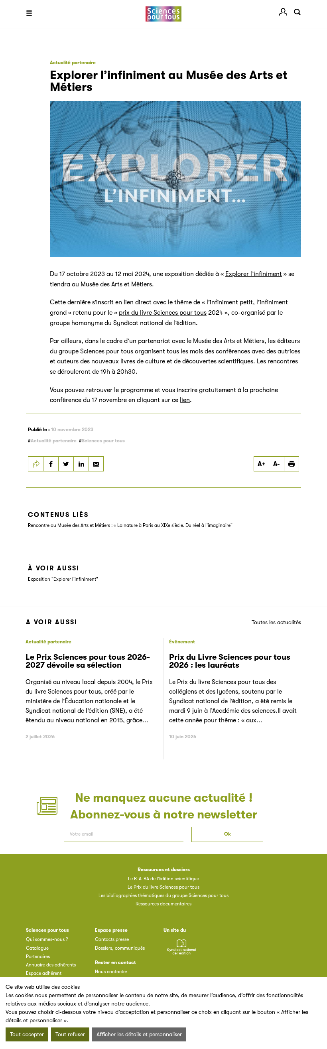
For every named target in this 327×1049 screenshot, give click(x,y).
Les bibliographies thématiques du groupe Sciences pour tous (163, 895)
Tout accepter (27, 1034)
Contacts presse (112, 939)
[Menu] (29, 14)
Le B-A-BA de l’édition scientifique (163, 878)
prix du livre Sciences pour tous (163, 312)
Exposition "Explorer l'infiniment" (63, 579)
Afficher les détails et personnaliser (139, 1034)
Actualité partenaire (54, 441)
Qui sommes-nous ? (47, 939)
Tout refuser (70, 1034)
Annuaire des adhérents (51, 965)
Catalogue (37, 948)
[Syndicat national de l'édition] (181, 951)
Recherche (297, 12)
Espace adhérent (43, 973)
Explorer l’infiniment (253, 274)
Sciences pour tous (103, 441)
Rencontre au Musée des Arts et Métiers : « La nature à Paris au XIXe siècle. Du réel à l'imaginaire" (130, 525)
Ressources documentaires (163, 904)
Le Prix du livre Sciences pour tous (163, 887)
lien (185, 400)
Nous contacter (111, 971)
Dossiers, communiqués (120, 948)
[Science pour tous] (163, 14)
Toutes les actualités (276, 622)
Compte (283, 12)
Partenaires (38, 956)
